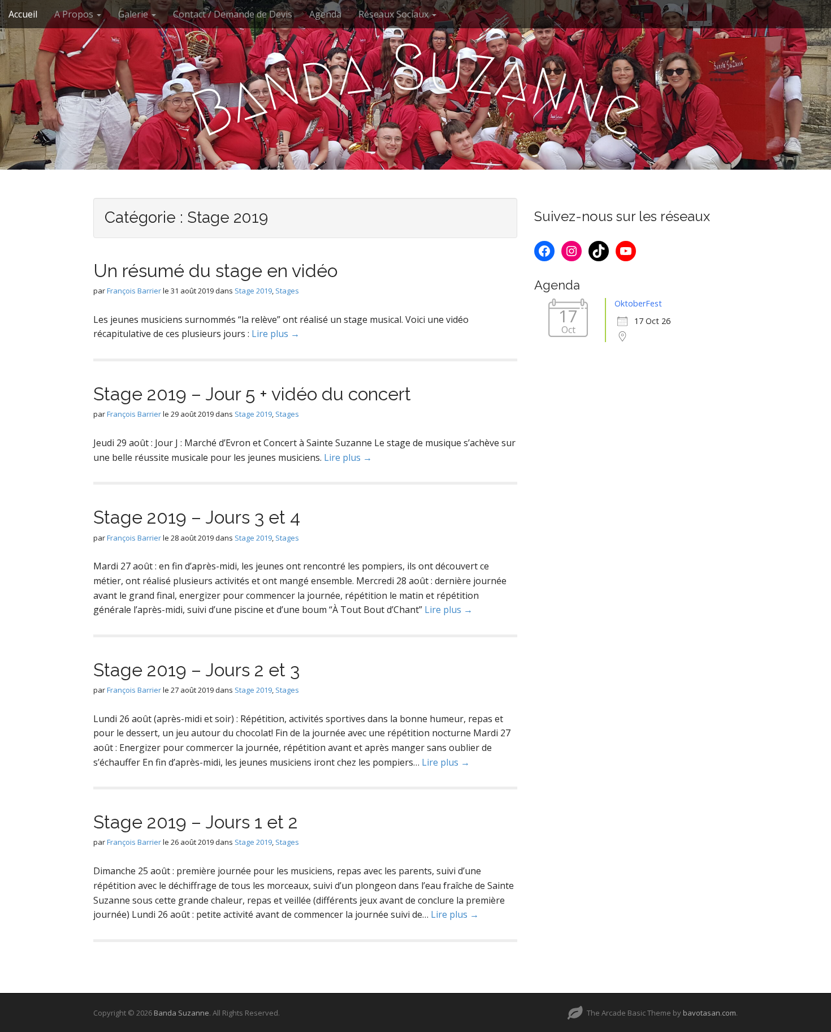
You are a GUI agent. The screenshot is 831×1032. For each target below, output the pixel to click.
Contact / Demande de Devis (232, 14)
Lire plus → (276, 333)
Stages (287, 291)
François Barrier (134, 291)
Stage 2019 (253, 291)
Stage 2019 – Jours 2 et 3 (196, 669)
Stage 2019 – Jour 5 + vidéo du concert (252, 393)
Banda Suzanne (181, 1013)
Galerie (134, 14)
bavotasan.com (709, 1013)
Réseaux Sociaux (394, 14)
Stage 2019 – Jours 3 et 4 (196, 517)
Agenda (325, 14)
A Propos (75, 14)
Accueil (22, 14)
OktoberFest (638, 303)
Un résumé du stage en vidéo (215, 270)
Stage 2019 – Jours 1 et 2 (195, 821)
